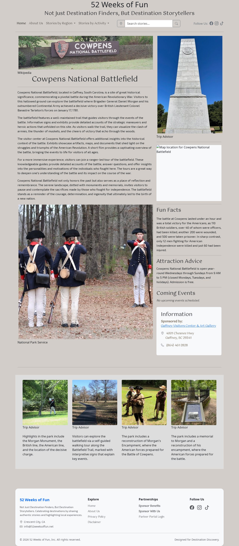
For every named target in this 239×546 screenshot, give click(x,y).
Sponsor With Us (149, 511)
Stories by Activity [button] (92, 23)
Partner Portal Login (151, 517)
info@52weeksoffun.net (38, 526)
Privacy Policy (96, 517)
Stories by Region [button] (59, 23)
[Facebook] (211, 23)
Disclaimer (94, 522)
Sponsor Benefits (149, 506)
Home (21, 23)
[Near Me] (121, 23)
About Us (36, 23)
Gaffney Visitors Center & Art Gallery (188, 325)
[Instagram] (216, 23)
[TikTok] (222, 23)
